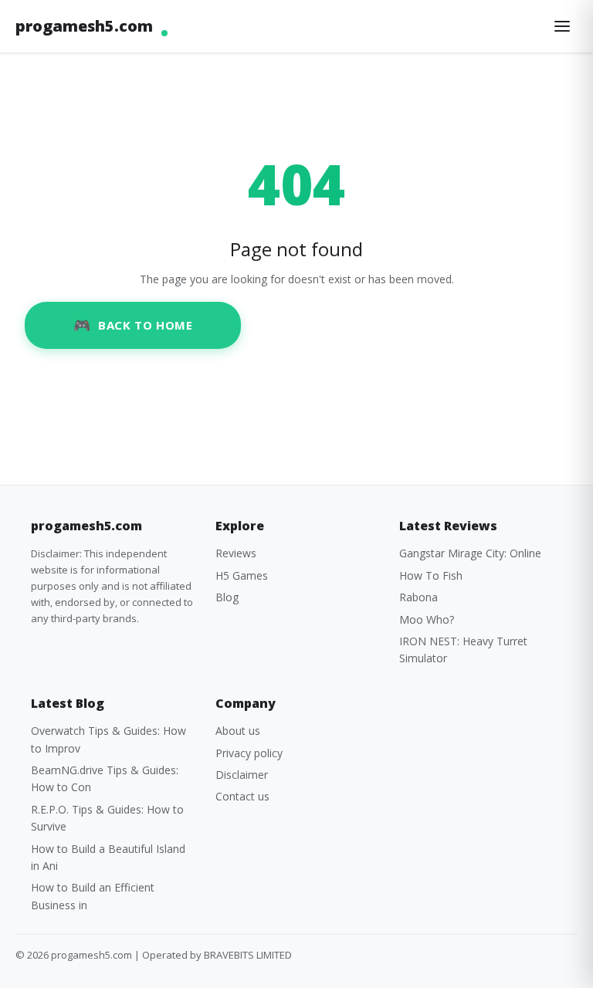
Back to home (145, 325)
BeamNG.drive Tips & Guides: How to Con (104, 778)
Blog (227, 597)
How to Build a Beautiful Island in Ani (108, 857)
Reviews (235, 553)
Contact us (242, 796)
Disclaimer (241, 774)
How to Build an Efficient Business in (92, 896)
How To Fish (431, 575)
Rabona (418, 597)
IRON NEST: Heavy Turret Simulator (463, 649)
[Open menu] (562, 26)
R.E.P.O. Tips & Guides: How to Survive (107, 818)
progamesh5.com (84, 25)
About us (237, 730)
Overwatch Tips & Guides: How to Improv (108, 739)
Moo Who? (426, 619)
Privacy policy (249, 753)
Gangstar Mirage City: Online (470, 553)
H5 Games (241, 575)
